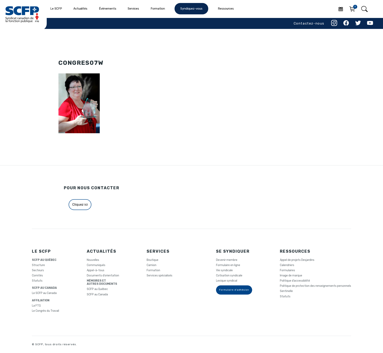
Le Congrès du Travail (45, 311)
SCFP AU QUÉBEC (44, 260)
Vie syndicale (224, 270)
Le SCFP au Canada (44, 293)
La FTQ (36, 305)
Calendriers (287, 265)
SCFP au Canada (97, 294)
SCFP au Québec (97, 289)
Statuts (37, 280)
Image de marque (291, 275)
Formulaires (287, 270)
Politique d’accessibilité (295, 280)
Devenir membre (226, 260)
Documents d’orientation (103, 275)
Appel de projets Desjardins (297, 260)
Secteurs (38, 270)
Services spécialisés (159, 275)
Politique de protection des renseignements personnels (315, 286)
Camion (151, 265)
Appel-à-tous (95, 270)
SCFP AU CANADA (44, 288)
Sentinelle (286, 291)
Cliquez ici (80, 204)
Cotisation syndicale (229, 275)
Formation (153, 270)
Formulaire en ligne (228, 265)
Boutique (152, 260)
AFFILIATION (40, 300)
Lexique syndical (226, 280)
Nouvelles (93, 260)
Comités (37, 275)
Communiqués (96, 265)
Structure (38, 265)
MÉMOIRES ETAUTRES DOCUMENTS (102, 282)
